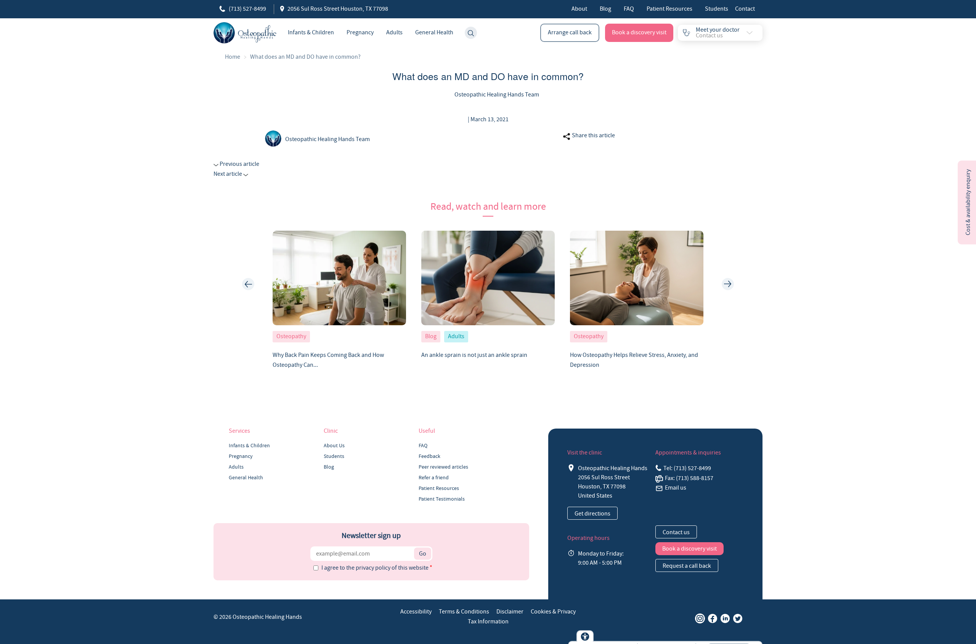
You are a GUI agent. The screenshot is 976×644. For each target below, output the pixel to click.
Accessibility (416, 611)
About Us (334, 445)
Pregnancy (360, 32)
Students (716, 9)
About (579, 9)
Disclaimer (509, 611)
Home (232, 57)
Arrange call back (570, 32)
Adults (394, 32)
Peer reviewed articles (443, 466)
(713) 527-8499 (247, 9)
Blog (605, 9)
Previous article (238, 164)
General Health (434, 32)
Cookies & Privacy (553, 611)
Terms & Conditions (464, 611)
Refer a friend (434, 477)
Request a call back (687, 566)
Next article (228, 174)
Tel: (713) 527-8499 (687, 468)
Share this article (593, 135)
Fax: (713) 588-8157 (689, 478)
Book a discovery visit (639, 32)
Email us (675, 487)
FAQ (629, 9)
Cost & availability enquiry (968, 202)
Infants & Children (311, 32)
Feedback (429, 456)
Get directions (592, 513)
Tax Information (488, 621)
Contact (745, 9)
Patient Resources (669, 9)
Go (422, 553)
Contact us (676, 532)
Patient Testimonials (442, 498)
